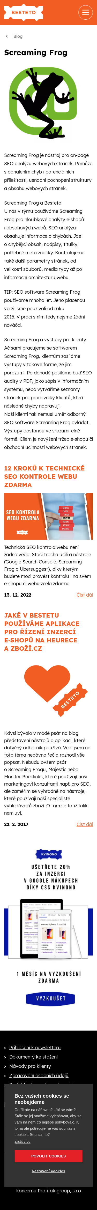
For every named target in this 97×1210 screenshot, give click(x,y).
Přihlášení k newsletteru (35, 1047)
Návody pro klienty (30, 1066)
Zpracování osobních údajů (39, 1075)
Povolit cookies (48, 1156)
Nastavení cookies (48, 1171)
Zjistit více (22, 1141)
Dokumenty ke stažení (33, 1057)
